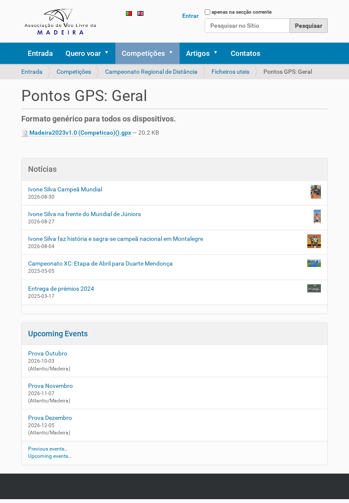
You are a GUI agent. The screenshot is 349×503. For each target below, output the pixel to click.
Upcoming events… (50, 456)
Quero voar (83, 53)
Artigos (198, 53)
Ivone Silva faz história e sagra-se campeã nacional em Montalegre (115, 238)
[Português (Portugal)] (61, 21)
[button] (109, 53)
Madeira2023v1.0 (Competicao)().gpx (80, 132)
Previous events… (48, 449)
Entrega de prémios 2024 (61, 288)
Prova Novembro (50, 385)
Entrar (190, 15)
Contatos (245, 53)
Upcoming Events (58, 333)
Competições (143, 53)
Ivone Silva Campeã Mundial (65, 189)
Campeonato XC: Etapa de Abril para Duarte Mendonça (100, 263)
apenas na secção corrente (242, 12)
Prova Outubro (47, 353)
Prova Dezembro (50, 417)
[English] (140, 12)
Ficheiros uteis (230, 71)
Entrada (40, 53)
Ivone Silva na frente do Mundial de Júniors (84, 214)
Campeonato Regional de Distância (151, 71)
